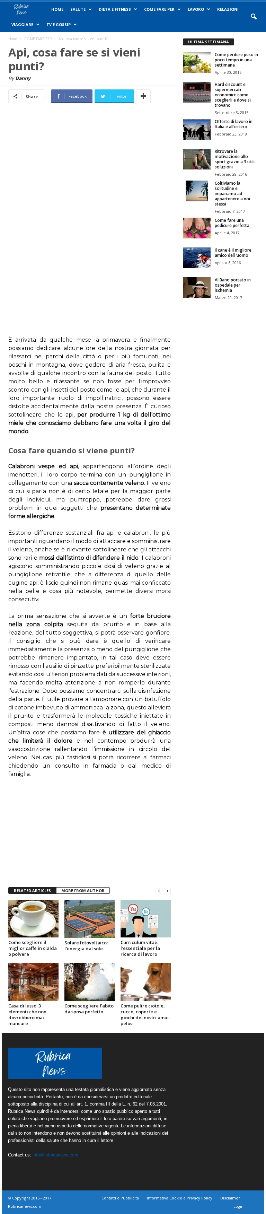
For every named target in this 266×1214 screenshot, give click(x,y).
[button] (253, 17)
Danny (22, 78)
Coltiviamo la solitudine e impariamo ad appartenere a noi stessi (232, 193)
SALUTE (78, 9)
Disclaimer (230, 1197)
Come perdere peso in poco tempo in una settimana (236, 60)
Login (238, 1206)
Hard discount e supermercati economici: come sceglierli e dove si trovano (233, 94)
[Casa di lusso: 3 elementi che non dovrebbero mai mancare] (33, 982)
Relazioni (228, 9)
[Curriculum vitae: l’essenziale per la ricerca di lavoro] (146, 918)
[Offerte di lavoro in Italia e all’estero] (197, 129)
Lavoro (196, 9)
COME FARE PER (159, 9)
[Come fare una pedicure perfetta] (197, 228)
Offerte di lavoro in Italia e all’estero (233, 124)
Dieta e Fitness (115, 9)
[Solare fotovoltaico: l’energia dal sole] (89, 919)
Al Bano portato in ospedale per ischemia (233, 285)
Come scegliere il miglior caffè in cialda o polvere (32, 948)
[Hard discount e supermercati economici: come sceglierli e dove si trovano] (197, 92)
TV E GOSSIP (58, 24)
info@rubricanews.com (55, 1155)
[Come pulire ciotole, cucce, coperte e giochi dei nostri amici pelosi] (146, 982)
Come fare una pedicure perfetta (232, 222)
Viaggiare (22, 24)
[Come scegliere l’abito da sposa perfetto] (89, 982)
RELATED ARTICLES (32, 890)
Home (57, 9)
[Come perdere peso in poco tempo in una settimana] (197, 62)
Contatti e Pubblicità (120, 1197)
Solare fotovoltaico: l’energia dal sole (86, 946)
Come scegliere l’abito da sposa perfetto (89, 1009)
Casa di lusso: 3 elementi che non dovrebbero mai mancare (27, 1015)
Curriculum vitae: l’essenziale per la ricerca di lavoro (140, 948)
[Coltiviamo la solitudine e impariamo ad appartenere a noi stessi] (197, 191)
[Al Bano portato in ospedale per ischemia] (197, 287)
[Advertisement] (90, 224)
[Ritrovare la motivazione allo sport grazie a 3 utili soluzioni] (197, 159)
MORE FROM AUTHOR (83, 890)
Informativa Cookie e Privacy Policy (179, 1197)
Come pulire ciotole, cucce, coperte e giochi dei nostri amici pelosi (145, 1015)
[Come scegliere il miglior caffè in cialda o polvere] (33, 918)
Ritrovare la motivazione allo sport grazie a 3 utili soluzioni (235, 159)
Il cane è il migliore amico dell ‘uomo (233, 252)
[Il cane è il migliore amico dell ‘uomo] (197, 257)
